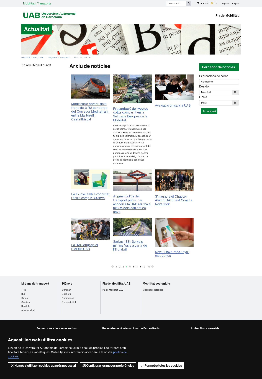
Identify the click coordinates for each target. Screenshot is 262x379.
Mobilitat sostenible (156, 283)
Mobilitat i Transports (37, 3)
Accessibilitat (28, 310)
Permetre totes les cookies (163, 366)
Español (226, 3)
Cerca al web (210, 111)
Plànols (67, 283)
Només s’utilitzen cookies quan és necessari (45, 366)
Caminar (66, 290)
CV (215, 3)
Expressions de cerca (213, 76)
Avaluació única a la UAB (173, 105)
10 (148, 266)
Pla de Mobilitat (227, 15)
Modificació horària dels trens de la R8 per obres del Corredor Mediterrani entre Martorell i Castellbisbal (89, 111)
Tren (23, 290)
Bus (23, 294)
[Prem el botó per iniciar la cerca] (188, 3)
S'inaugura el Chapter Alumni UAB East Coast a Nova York (173, 200)
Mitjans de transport (58, 57)
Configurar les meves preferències (110, 366)
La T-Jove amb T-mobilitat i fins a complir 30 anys (90, 196)
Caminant (26, 302)
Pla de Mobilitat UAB (116, 283)
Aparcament (68, 298)
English (235, 3)
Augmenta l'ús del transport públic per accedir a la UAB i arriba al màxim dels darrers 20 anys (132, 204)
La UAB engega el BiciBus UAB (84, 247)
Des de (204, 86)
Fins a (203, 97)
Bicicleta (25, 306)
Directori (204, 3)
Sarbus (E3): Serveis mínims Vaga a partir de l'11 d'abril (130, 245)
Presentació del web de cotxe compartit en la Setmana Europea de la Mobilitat (130, 114)
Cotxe (24, 298)
